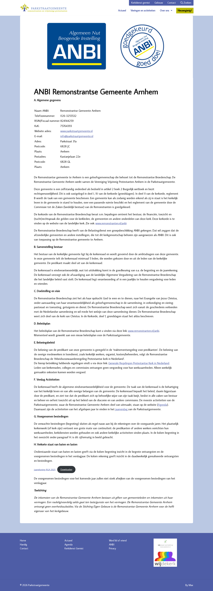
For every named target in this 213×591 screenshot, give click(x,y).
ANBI (111, 544)
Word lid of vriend (118, 540)
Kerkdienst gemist (140, 2)
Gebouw (159, 2)
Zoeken (187, 2)
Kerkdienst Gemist (74, 548)
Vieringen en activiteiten (143, 10)
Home (23, 540)
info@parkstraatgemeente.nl (76, 136)
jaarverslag (121, 409)
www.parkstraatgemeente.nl (76, 131)
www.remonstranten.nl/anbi (111, 223)
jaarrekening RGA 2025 (45, 469)
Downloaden (66, 469)
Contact (171, 2)
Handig (23, 544)
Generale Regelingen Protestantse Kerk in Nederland (138, 363)
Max (191, 585)
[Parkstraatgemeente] (43, 8)
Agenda (162, 404)
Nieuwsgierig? (185, 10)
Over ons (164, 10)
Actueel (122, 10)
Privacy (112, 548)
